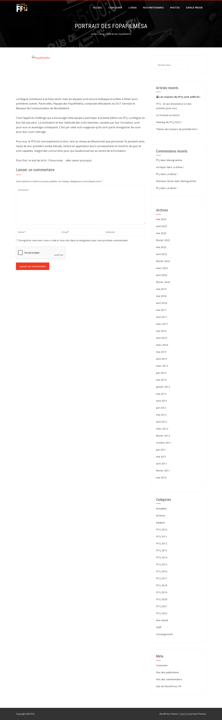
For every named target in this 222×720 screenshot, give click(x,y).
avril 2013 (161, 400)
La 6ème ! (178, 167)
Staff (158, 627)
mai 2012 (161, 414)
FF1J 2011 (161, 536)
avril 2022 (161, 254)
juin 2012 (161, 407)
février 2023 (163, 240)
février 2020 (163, 282)
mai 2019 (161, 289)
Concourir (115, 7)
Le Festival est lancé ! (168, 115)
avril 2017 (161, 317)
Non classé (162, 620)
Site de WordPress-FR (168, 686)
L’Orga (133, 7)
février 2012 (163, 435)
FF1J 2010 (161, 529)
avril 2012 (161, 421)
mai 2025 (161, 219)
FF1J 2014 (161, 557)
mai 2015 (161, 351)
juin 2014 (161, 372)
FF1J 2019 (161, 592)
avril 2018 (161, 303)
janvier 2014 (163, 386)
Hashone (184, 713)
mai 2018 (161, 296)
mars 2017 (162, 324)
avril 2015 (161, 358)
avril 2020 (161, 275)
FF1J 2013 (161, 550)
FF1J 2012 (161, 543)
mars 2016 (162, 344)
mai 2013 (161, 393)
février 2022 (163, 261)
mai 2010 (161, 477)
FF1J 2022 (161, 613)
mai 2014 (161, 379)
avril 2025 (161, 226)
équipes (160, 522)
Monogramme (174, 160)
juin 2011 (161, 449)
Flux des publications (167, 672)
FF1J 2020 (161, 599)
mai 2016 (161, 330)
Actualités (161, 508)
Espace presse (194, 7)
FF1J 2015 (161, 564)
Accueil (97, 7)
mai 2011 (161, 456)
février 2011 (163, 470)
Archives (160, 515)
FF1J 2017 (161, 578)
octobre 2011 (163, 442)
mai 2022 (161, 247)
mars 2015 (162, 365)
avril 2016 (161, 337)
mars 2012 (162, 428)
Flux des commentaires (169, 679)
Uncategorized (164, 634)
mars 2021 (162, 268)
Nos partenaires (153, 7)
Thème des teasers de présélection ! (177, 129)
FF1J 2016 (161, 571)
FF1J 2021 (161, 606)
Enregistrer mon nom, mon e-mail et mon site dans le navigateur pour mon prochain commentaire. (73, 240)
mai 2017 (161, 310)
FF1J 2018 (161, 585)
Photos (175, 7)
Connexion (162, 665)
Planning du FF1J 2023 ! (169, 122)
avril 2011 (161, 463)
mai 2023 (161, 233)
